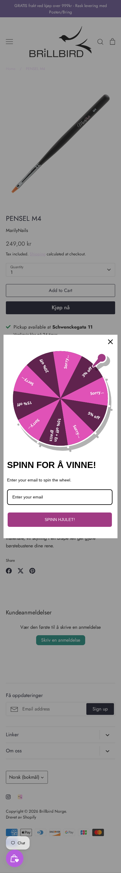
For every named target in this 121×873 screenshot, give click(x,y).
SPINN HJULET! (60, 519)
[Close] (110, 342)
